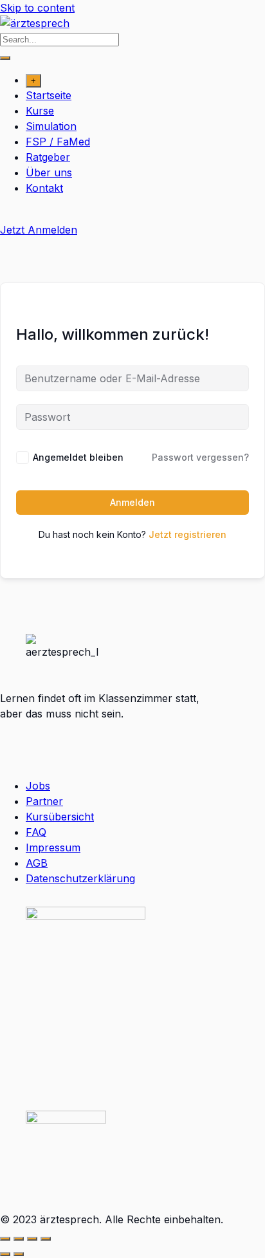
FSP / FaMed (58, 141)
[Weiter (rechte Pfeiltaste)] (19, 1254)
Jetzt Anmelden (38, 229)
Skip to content (37, 7)
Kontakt (44, 187)
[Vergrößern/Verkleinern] (5, 1239)
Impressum (53, 847)
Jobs (38, 785)
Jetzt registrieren (187, 534)
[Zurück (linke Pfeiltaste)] (5, 1254)
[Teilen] (32, 1239)
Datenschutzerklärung (80, 878)
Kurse (40, 110)
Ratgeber (48, 157)
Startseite (48, 95)
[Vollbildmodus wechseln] (19, 1239)
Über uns (49, 172)
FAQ (36, 832)
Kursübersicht (60, 816)
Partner (44, 801)
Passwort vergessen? (200, 457)
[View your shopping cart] (7, 214)
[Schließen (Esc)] (46, 1239)
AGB (37, 862)
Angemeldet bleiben (78, 457)
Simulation (51, 126)
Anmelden (132, 502)
